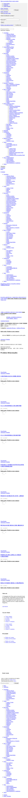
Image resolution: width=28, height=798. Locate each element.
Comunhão (8, 135)
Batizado (8, 133)
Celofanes (8, 75)
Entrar (2, 22)
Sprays (7, 45)
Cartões (11, 40)
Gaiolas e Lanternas (10, 65)
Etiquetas (11, 41)
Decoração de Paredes (11, 61)
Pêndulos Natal (12, 153)
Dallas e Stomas (12, 111)
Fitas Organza (9, 95)
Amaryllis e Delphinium (14, 106)
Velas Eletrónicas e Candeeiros (13, 162)
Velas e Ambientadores (8, 157)
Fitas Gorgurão (9, 94)
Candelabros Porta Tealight (12, 58)
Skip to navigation (5, 1)
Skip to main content (13, 1)
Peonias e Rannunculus (14, 116)
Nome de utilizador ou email (7, 15)
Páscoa (7, 156)
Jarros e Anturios (13, 115)
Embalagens (6, 72)
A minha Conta (8, 617)
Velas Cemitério (9, 160)
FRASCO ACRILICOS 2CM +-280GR (12, 496)
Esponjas (8, 86)
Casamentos (9, 143)
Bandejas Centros (10, 56)
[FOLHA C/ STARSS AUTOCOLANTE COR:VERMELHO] (14, 452)
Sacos (7, 81)
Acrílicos (8, 139)
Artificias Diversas (13, 107)
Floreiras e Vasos (10, 141)
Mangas (8, 76)
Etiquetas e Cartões (10, 39)
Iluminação (8, 66)
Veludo (8, 102)
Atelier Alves (13, 679)
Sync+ (15, 681)
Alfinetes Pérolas (10, 34)
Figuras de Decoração (11, 63)
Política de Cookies (9, 637)
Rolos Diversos (9, 80)
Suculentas (11, 121)
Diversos (8, 49)
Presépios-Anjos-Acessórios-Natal (17, 155)
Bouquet (11, 108)
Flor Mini (8, 124)
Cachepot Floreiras (10, 57)
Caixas (7, 74)
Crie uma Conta (7, 13)
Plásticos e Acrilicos (7, 138)
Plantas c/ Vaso (9, 128)
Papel (7, 98)
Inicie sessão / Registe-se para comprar (17, 298)
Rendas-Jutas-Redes (10, 101)
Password (3, 19)
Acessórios (5, 32)
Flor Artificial (9, 104)
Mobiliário (8, 68)
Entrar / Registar (7, 796)
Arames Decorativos (11, 36)
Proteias (11, 119)
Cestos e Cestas (9, 48)
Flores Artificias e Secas (8, 103)
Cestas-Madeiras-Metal (8, 47)
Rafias (7, 99)
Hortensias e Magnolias (14, 114)
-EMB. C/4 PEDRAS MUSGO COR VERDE (11, 312)
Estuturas (8, 38)
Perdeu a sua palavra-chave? (7, 25)
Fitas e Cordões (6, 89)
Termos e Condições (10, 621)
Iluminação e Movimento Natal (16, 152)
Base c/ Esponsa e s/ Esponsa (13, 84)
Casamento (8, 134)
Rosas (10, 120)
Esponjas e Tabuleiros (8, 83)
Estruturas (8, 179)
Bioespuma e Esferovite (11, 85)
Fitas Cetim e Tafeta (10, 92)
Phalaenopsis (12, 117)
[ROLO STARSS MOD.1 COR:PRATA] (14, 570)
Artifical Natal (12, 148)
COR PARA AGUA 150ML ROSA (11, 376)
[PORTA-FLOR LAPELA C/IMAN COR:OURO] (14, 542)
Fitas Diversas (9, 93)
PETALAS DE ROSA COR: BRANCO (12, 525)
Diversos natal (12, 150)
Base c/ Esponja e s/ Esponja (12, 227)
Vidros (4, 164)
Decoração (5, 53)
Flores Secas (9, 125)
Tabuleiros (8, 88)
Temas (4, 142)
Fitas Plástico (9, 97)
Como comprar (8, 616)
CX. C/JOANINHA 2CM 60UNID (11, 435)
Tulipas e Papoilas (13, 123)
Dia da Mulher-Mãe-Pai (11, 144)
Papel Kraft (8, 79)
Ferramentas (9, 43)
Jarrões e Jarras (9, 67)
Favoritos (7, 619)
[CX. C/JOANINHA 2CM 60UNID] (14, 422)
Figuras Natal (12, 151)
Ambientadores (9, 159)
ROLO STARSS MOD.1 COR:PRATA (12, 583)
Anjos (7, 54)
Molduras (8, 70)
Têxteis (8, 71)
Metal (7, 52)
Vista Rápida (3, 372)
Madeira (8, 50)
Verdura (8, 129)
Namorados (9, 146)
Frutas (7, 126)
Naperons (8, 77)
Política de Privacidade (10, 638)
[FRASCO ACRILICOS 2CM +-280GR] (14, 483)
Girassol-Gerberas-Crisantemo (16, 112)
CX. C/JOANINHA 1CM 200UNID (11, 405)
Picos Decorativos (10, 44)
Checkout (7, 620)
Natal (7, 147)
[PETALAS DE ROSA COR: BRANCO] (14, 512)
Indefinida (5, 130)
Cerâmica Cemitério (10, 59)
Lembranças (6, 132)
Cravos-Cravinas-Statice (14, 110)
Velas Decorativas (10, 161)
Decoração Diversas (10, 62)
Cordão (8, 90)
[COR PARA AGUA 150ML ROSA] (14, 363)
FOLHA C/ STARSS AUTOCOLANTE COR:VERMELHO (12, 465)
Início (2, 283)
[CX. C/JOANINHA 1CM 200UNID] (14, 393)
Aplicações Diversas (11, 35)
